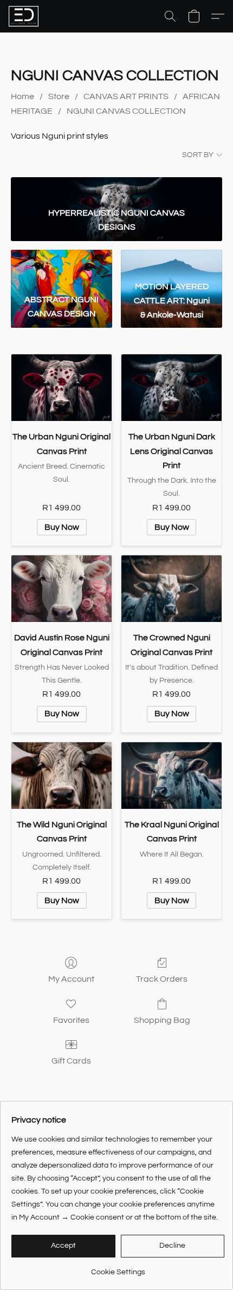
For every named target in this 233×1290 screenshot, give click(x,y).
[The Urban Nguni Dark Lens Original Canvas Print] (171, 387)
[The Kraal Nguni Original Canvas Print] (171, 775)
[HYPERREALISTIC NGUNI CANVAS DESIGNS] (116, 189)
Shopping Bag (162, 1020)
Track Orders (161, 979)
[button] (24, 16)
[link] (117, 1268)
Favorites (71, 1020)
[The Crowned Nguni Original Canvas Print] (171, 588)
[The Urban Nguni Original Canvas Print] (61, 387)
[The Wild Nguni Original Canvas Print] (61, 775)
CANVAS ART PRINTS (126, 96)
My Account (71, 979)
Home (22, 96)
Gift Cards (71, 1060)
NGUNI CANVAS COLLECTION (126, 111)
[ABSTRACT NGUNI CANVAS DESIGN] (61, 262)
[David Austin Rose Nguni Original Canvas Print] (61, 588)
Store (58, 96)
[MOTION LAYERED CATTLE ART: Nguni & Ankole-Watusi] (171, 262)
